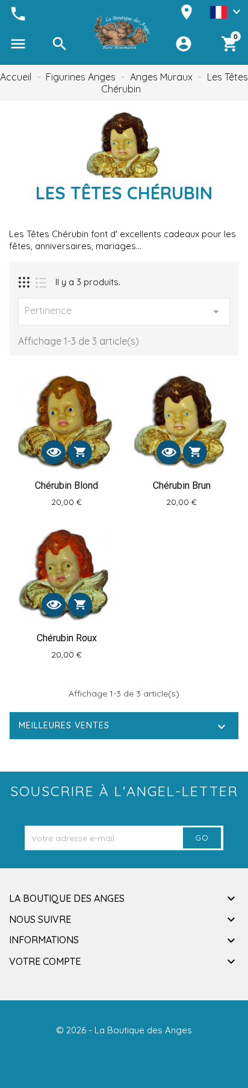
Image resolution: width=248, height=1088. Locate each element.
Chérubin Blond (66, 485)
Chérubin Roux (67, 638)
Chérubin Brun (182, 485)
